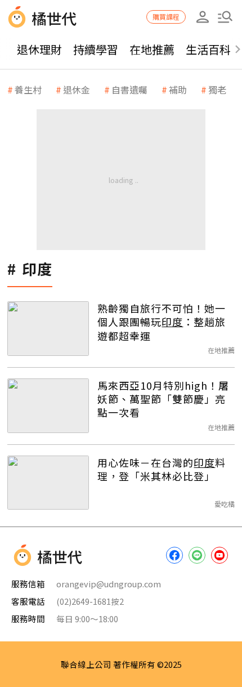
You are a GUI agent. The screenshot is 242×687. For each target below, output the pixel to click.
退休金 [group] (76, 89)
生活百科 (208, 49)
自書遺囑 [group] (129, 89)
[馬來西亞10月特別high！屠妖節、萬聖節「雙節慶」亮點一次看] (48, 405)
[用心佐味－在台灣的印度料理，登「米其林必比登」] (48, 483)
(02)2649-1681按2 (90, 601)
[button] (225, 17)
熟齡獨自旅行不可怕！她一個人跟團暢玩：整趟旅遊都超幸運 (161, 321)
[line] (197, 555)
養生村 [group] (28, 89)
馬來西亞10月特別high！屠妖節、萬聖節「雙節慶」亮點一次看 (163, 399)
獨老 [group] (217, 89)
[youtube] (219, 555)
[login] (202, 17)
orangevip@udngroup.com (108, 584)
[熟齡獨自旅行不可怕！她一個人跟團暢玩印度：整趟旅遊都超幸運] (48, 328)
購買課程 (166, 16)
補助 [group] (178, 89)
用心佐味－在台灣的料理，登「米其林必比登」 (161, 469)
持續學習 (95, 49)
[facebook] (174, 555)
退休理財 (39, 49)
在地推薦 (151, 49)
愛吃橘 (224, 503)
